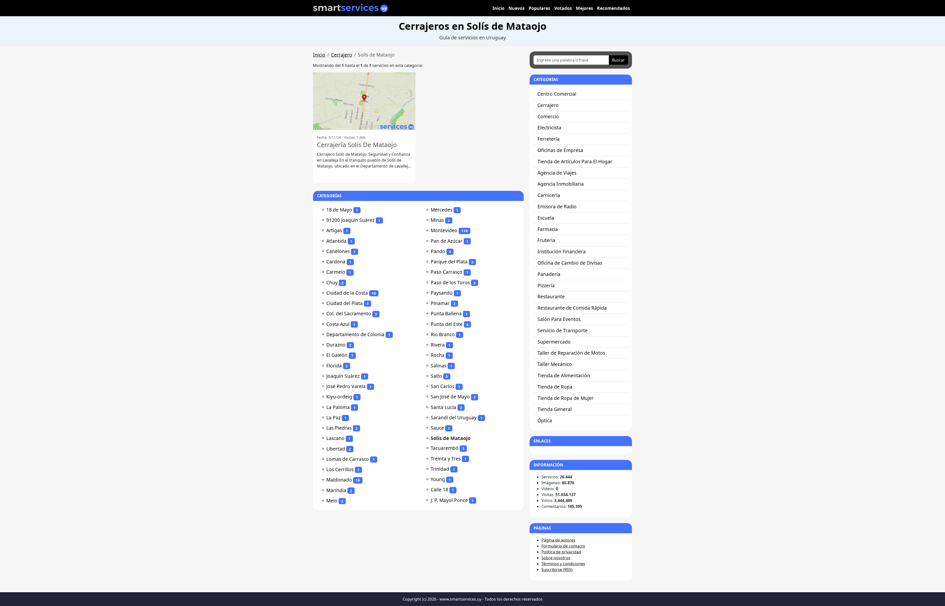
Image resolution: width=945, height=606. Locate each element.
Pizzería (546, 285)
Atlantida (336, 241)
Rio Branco (443, 334)
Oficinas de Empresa (560, 150)
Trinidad (440, 469)
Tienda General (554, 409)
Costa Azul (337, 324)
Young (438, 479)
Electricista (549, 127)
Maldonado (339, 479)
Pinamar (440, 303)
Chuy (332, 282)
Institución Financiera (561, 251)
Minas (437, 220)
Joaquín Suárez (343, 376)
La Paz (333, 417)
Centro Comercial (556, 94)
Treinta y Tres (446, 458)
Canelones (338, 251)
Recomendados (613, 8)
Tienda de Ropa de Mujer (565, 398)
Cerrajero (341, 54)
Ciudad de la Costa (347, 292)
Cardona (336, 261)
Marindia (336, 490)
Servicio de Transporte (562, 330)
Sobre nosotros (555, 558)
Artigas (334, 230)
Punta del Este (447, 324)
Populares (539, 8)
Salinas (438, 365)
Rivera (438, 344)
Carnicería (548, 195)
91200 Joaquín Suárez (350, 220)
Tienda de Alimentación (563, 375)
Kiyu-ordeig (339, 396)
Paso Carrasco (446, 272)
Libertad (335, 448)
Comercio (548, 116)
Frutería (546, 240)
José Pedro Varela (346, 386)
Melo (331, 500)
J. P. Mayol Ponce (449, 500)
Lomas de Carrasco (347, 459)
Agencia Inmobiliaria (560, 184)
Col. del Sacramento (348, 313)
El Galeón (336, 355)
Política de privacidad (561, 552)
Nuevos (516, 8)
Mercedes (441, 209)
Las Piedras (339, 427)
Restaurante (551, 296)
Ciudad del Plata (344, 303)
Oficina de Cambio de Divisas (569, 262)
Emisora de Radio (557, 206)
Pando (438, 251)
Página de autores (558, 540)
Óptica (544, 420)
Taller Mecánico (554, 364)
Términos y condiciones (563, 563)
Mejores (584, 8)
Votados (563, 8)
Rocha (437, 355)
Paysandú (442, 292)
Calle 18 (439, 489)
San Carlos (442, 386)
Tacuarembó (444, 448)
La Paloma (338, 407)
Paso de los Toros (450, 282)
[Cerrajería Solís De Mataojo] (364, 101)
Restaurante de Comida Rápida (572, 307)
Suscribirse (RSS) (556, 569)
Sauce (437, 427)
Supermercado (554, 341)
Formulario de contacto (563, 546)
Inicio (498, 8)
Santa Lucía (443, 407)
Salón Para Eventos (559, 319)
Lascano (335, 438)
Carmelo (335, 272)
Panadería (548, 274)
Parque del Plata (449, 261)
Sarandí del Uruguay (454, 417)
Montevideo (444, 230)
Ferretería (548, 139)
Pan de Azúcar (446, 241)
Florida (334, 365)
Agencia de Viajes (556, 172)
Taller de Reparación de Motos (571, 352)
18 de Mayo (339, 209)
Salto (436, 376)
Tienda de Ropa (554, 386)
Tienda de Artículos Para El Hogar (574, 161)
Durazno (336, 344)
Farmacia (547, 229)
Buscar (618, 60)
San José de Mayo (450, 396)
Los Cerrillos (340, 469)
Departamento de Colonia (355, 334)
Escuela (545, 217)
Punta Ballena (446, 313)
